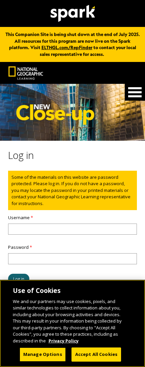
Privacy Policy (64, 341)
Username (20, 217)
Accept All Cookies (96, 354)
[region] (72, 323)
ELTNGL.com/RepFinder (66, 47)
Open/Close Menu (135, 92)
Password (20, 247)
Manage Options (42, 354)
